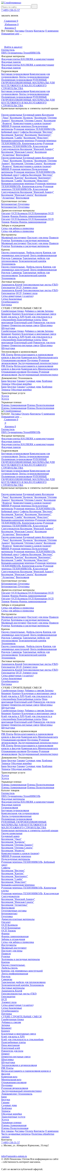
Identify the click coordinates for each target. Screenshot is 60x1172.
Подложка (32, 360)
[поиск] (34, 6)
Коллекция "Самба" (12, 137)
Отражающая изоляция (13, 360)
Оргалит (6, 213)
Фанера (14, 216)
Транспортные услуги (13, 1116)
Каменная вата (29, 357)
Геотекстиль (8, 50)
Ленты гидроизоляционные (34, 77)
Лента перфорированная (43, 255)
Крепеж (5, 962)
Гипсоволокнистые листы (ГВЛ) (40, 284)
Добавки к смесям (34, 311)
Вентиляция (22, 154)
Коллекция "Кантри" (12, 134)
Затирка (49, 311)
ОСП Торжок (8, 930)
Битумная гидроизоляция (15, 74)
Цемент (5, 325)
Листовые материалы (13, 988)
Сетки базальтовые (11, 299)
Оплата (29, 30)
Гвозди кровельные (11, 114)
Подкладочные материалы (15, 859)
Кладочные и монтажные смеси (38, 314)
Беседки (11, 381)
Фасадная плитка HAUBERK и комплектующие (27, 59)
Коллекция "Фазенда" (13, 850)
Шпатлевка (46, 325)
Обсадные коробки (21, 384)
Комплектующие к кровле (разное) (32, 123)
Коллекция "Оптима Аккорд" (17, 844)
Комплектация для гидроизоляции (20, 813)
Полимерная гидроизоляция (16, 79)
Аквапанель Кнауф (11, 284)
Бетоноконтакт (9, 204)
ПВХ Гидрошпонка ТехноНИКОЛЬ (20, 52)
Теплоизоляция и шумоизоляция (19, 1065)
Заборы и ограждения (13, 939)
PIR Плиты (7, 354)
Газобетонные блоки (12, 311)
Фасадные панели (11, 62)
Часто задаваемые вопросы (16, 1134)
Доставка (19, 30)
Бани (4, 381)
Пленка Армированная (13, 405)
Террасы (5, 384)
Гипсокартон (8, 287)
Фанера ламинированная (32, 216)
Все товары (7, 1131)
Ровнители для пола (44, 322)
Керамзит (6, 314)
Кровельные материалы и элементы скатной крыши (29, 830)
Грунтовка (23, 204)
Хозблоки (47, 381)
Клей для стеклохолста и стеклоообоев (22, 1039)
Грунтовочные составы (14, 910)
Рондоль (5, 258)
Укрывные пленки (11, 1122)
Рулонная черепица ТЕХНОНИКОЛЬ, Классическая (27, 145)
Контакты (39, 30)
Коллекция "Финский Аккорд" (37, 149)
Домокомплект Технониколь (16, 1093)
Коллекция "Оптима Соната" (27, 120)
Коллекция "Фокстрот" (36, 137)
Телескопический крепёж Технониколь (22, 985)
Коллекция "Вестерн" (41, 132)
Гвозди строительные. (13, 252)
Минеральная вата (48, 357)
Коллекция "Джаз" (11, 839)
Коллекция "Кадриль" (22, 117)
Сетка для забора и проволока (17, 228)
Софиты (24, 132)
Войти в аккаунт (13, 47)
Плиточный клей (23, 322)
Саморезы (16, 258)
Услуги (5, 396)
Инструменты (8, 945)
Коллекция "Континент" (38, 134)
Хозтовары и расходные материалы (30, 240)
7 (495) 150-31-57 (10, 10)
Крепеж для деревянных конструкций (28, 254)
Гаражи (21, 381)
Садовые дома (33, 381)
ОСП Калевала (19, 213)
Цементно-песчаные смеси (25, 325)
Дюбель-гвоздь (34, 252)
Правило (54, 237)
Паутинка (6, 304)
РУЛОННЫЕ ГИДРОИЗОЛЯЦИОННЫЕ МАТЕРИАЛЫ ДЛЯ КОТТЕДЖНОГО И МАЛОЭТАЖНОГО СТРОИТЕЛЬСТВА (28, 84)
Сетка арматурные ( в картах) (17, 296)
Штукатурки (8, 328)
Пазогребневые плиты (29, 319)
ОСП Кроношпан (38, 213)
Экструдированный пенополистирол (38, 363)
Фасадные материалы (13, 799)
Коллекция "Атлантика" (14, 905)
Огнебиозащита (10, 301)
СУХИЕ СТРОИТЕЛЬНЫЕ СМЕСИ (21, 1016)
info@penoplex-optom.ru (14, 1156)
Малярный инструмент (14, 237)
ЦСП (19, 287)
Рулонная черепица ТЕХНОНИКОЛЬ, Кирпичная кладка (28, 142)
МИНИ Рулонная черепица (16, 126)
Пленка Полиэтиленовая (40, 405)
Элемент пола (29, 287)
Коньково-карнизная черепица (18, 140)
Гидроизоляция (9, 807)
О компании (52, 30)
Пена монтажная (10, 1045)
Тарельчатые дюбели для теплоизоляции (23, 982)
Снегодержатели (10, 149)
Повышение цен (10, 33)
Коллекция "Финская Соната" (17, 152)
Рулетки (5, 240)
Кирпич (16, 314)
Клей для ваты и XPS (13, 316)
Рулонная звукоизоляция (14, 1088)
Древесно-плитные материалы (18, 919)
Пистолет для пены (37, 237)
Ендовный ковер (32, 114)
